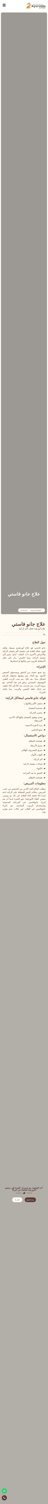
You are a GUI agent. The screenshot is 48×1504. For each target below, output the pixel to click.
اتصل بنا (17, 1200)
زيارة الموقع (30, 1200)
